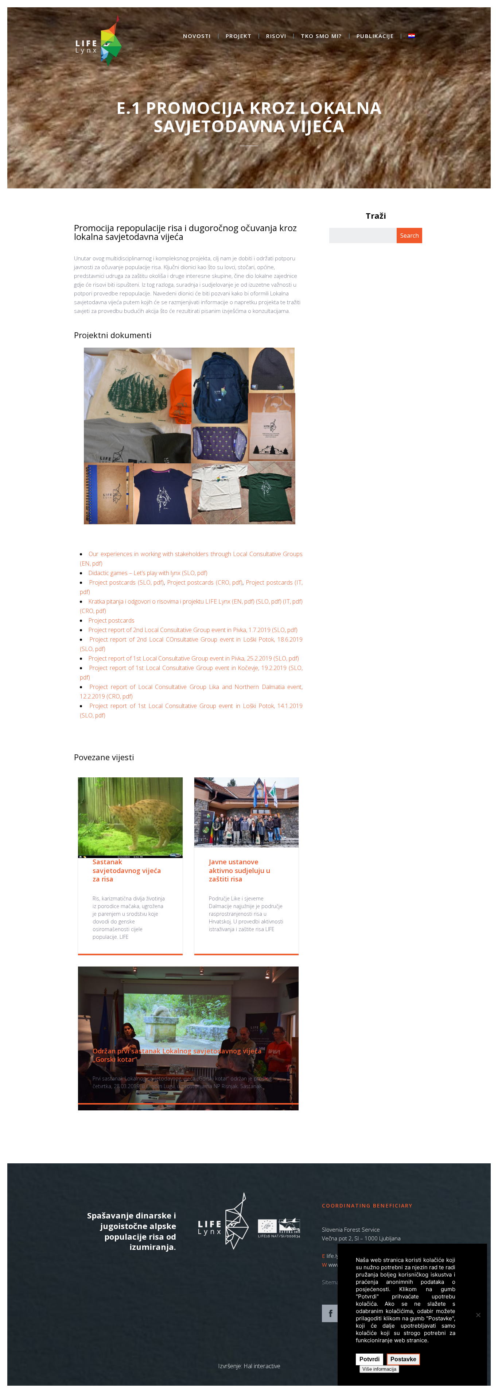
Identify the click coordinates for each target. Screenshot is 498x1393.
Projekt (239, 36)
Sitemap (332, 1282)
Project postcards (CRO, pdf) (205, 582)
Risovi (276, 36)
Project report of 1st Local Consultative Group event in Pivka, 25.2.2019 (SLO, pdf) (193, 658)
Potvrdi (369, 1359)
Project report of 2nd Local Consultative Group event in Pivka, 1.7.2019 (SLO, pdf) (192, 630)
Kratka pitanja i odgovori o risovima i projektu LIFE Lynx (160, 601)
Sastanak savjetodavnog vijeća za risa (127, 870)
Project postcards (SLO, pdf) (126, 582)
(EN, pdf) (243, 601)
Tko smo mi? (321, 36)
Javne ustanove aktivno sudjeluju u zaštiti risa (239, 870)
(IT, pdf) (293, 601)
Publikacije (375, 36)
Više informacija (379, 1369)
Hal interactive (262, 1366)
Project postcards (111, 620)
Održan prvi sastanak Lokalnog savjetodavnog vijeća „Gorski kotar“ (177, 1055)
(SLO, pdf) (269, 601)
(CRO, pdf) (93, 611)
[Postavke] (478, 1315)
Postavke (403, 1359)
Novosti (197, 36)
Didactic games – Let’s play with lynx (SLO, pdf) (147, 573)
